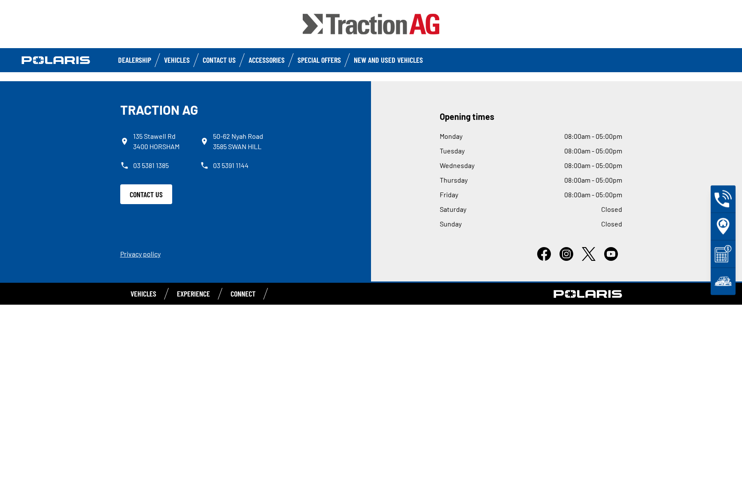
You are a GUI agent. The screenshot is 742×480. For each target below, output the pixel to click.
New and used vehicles (388, 59)
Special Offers (319, 59)
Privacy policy (140, 254)
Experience (193, 293)
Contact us (219, 59)
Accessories (267, 59)
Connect (243, 293)
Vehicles (177, 59)
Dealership (134, 59)
